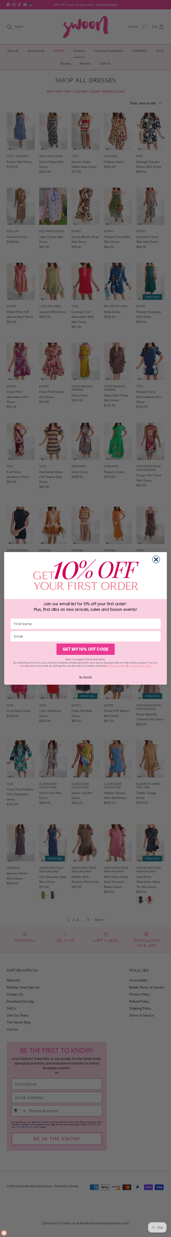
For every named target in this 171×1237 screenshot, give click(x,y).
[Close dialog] (156, 559)
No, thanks (85, 677)
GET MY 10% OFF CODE (85, 649)
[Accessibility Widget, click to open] (4, 1233)
